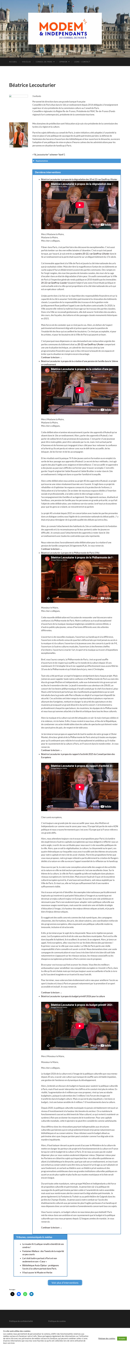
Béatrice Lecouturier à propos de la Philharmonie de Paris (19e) (70, 552)
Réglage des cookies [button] (106, 1338)
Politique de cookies (57, 1321)
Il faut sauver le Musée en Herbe (37, 1272)
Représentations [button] (42, 161)
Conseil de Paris (44, 62)
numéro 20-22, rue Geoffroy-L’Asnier (92, 253)
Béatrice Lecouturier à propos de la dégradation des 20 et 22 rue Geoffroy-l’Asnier (79, 179)
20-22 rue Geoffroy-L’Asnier (91, 344)
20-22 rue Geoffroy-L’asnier (54, 282)
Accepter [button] (122, 1338)
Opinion (63, 62)
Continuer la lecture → (51, 357)
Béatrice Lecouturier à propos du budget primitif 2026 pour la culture (73, 996)
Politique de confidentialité (21, 1321)
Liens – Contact (82, 62)
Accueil (13, 62)
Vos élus (26, 62)
